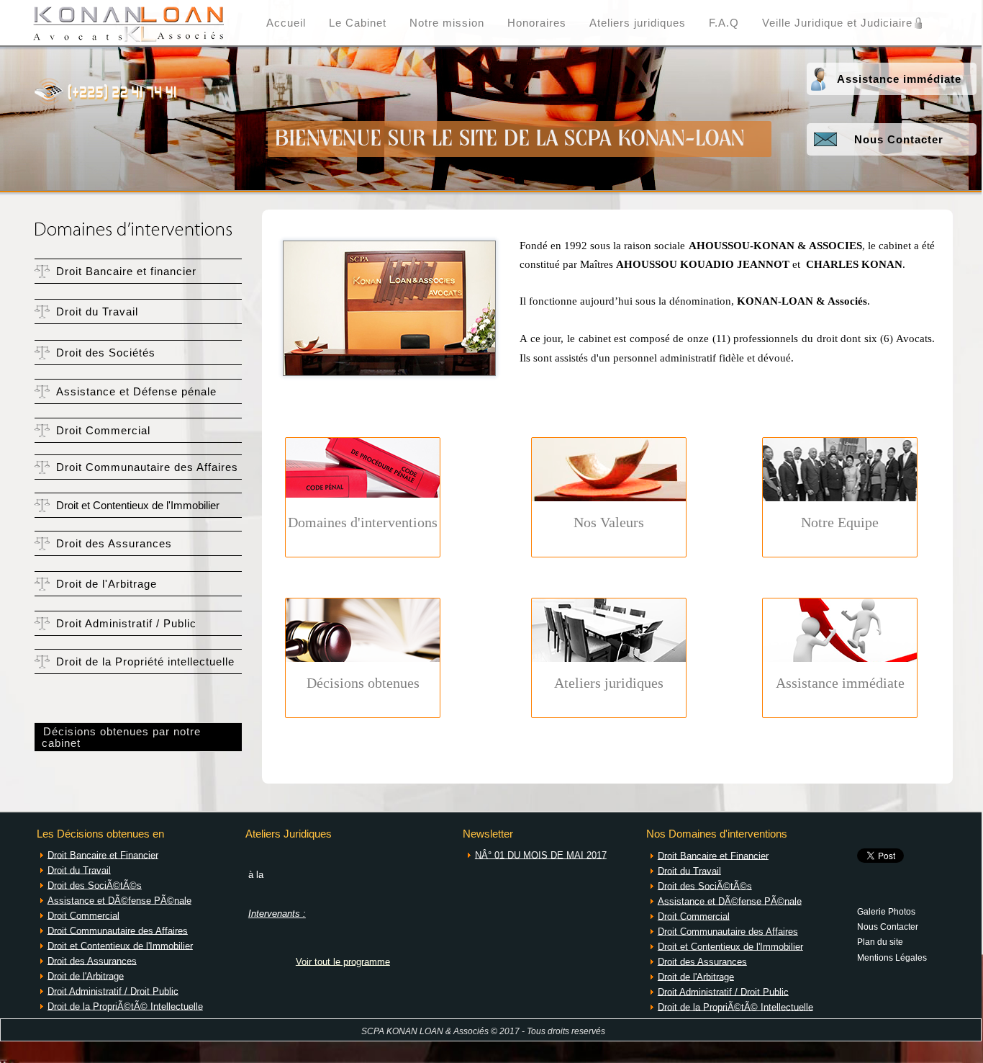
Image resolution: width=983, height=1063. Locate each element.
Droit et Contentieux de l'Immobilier (137, 505)
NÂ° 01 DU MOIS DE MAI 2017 (541, 854)
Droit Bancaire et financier (126, 271)
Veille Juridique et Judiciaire (837, 23)
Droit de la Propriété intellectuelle (145, 662)
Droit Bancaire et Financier (102, 854)
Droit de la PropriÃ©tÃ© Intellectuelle (125, 1005)
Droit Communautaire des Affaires (147, 467)
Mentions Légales (892, 957)
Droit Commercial (103, 430)
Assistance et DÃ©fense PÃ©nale (119, 899)
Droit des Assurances (114, 544)
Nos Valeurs (609, 522)
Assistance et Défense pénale (136, 392)
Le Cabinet (357, 23)
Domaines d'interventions (363, 522)
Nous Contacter (898, 139)
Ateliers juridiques (637, 23)
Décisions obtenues (363, 683)
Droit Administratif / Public (126, 623)
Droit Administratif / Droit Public (112, 990)
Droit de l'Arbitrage (106, 584)
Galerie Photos (886, 911)
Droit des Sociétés (105, 353)
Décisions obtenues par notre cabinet (118, 737)
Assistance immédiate (899, 79)
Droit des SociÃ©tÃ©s (94, 884)
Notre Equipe (840, 522)
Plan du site (880, 941)
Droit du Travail (97, 312)
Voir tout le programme (343, 961)
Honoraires (536, 23)
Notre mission (446, 23)
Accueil (286, 23)
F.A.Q (724, 23)
